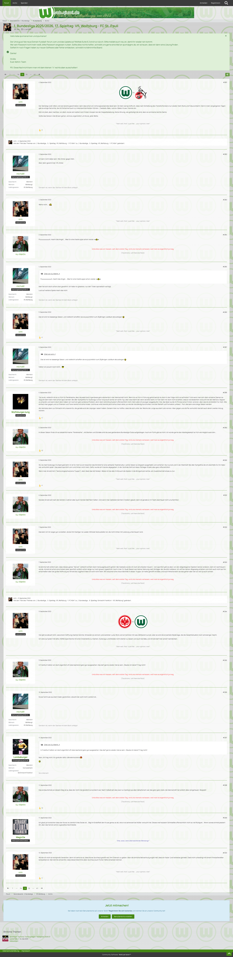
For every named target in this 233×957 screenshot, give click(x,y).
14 (18, 74)
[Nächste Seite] (39, 74)
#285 (225, 267)
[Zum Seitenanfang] (229, 953)
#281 (225, 82)
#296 (225, 692)
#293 (225, 562)
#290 (225, 460)
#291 (225, 495)
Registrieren (215, 3)
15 (22, 74)
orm (14, 141)
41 (35, 74)
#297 (225, 737)
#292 (225, 527)
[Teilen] (227, 74)
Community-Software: (116, 954)
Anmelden (203, 3)
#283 (225, 200)
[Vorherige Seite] (5, 74)
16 (26, 74)
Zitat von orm (49, 354)
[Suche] (226, 3)
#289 (225, 428)
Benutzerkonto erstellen (123, 916)
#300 (225, 853)
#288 (225, 392)
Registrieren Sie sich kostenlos (120, 911)
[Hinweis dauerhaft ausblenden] (226, 36)
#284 (225, 235)
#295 (225, 660)
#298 (225, 785)
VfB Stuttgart (14, 941)
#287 (225, 347)
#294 (225, 611)
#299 (225, 818)
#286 (225, 312)
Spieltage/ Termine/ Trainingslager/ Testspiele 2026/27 (30, 937)
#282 (225, 154)
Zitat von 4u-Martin (51, 274)
